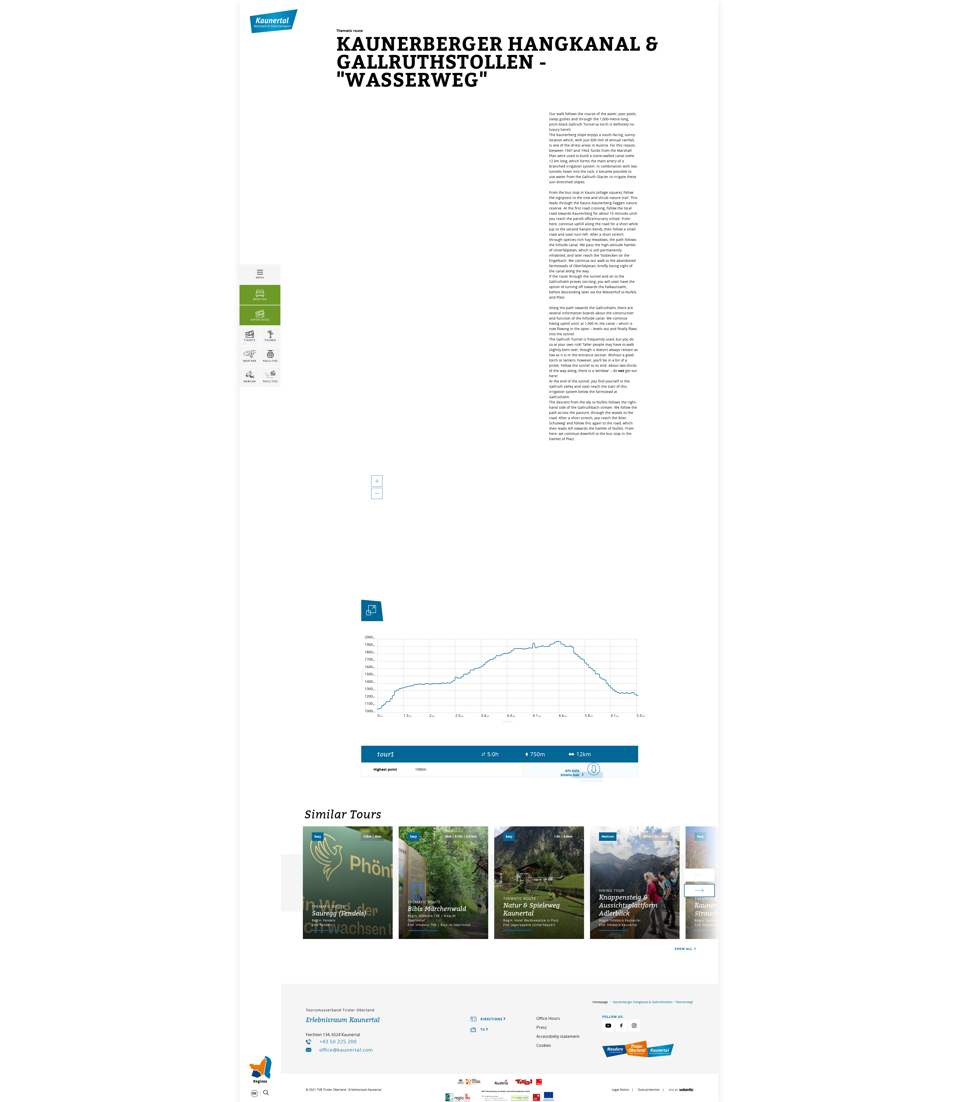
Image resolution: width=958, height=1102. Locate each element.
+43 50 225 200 (338, 1041)
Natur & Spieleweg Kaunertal (531, 909)
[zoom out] (376, 493)
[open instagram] (634, 1026)
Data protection (649, 1090)
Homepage (600, 1002)
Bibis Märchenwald (437, 908)
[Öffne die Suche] (266, 1093)
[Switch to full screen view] (371, 611)
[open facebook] (621, 1026)
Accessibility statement (558, 1036)
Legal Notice (620, 1090)
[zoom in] (376, 481)
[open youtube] (608, 1026)
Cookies (543, 1045)
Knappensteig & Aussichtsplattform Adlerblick (628, 905)
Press (541, 1027)
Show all (684, 949)
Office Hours (548, 1018)
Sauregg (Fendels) (339, 913)
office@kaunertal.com (346, 1050)
